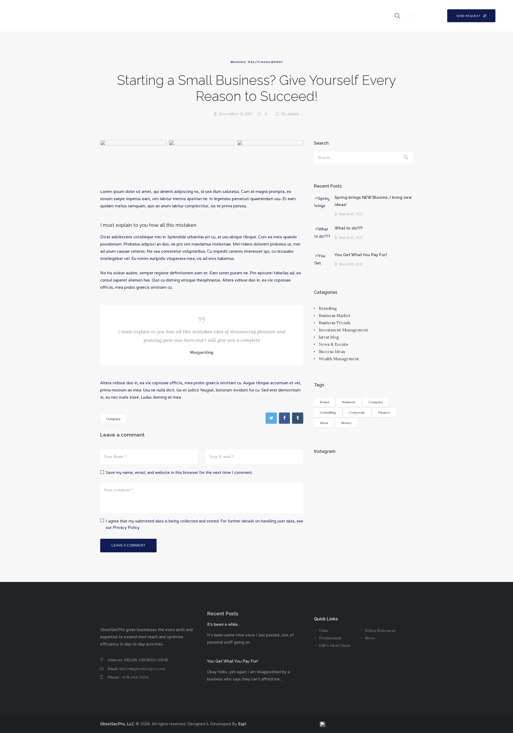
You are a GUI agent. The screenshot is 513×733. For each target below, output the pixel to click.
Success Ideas (332, 351)
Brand (324, 402)
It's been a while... (223, 624)
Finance (384, 412)
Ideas (324, 423)
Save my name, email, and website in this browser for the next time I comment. (179, 472)
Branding (238, 62)
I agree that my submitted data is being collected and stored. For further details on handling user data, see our (204, 524)
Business (348, 402)
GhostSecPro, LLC (117, 723)
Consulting (328, 412)
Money (346, 423)
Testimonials (330, 638)
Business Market (334, 315)
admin (290, 113)
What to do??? (349, 228)
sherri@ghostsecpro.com (142, 668)
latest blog (329, 337)
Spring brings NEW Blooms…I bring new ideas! (373, 201)
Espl (242, 723)
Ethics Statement (380, 630)
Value (323, 630)
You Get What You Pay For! (361, 254)
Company (113, 419)
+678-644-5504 (134, 677)
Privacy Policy (126, 527)
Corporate (357, 412)
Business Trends (334, 322)
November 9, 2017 (235, 113)
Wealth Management (265, 62)
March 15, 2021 (351, 214)
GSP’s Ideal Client (334, 645)
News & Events (333, 344)
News (370, 638)
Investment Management (343, 329)
